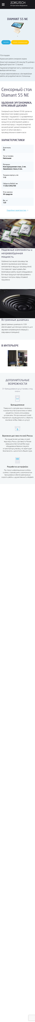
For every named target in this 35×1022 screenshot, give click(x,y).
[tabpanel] (17, 28)
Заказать (6, 42)
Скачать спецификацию (20, 42)
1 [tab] (17, 36)
